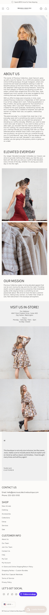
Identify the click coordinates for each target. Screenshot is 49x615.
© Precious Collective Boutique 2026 (14, 611)
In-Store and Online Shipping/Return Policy (17, 567)
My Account (6, 563)
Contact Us (6, 551)
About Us (5, 539)
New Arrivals (6, 506)
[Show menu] (3, 8)
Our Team (5, 543)
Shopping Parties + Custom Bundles (15, 570)
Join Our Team (7, 547)
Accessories (6, 514)
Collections (6, 518)
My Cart (5, 559)
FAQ (3, 555)
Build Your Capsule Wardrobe (12, 574)
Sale (3, 529)
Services (5, 525)
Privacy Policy (7, 582)
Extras (4, 522)
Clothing (5, 510)
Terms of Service (8, 578)
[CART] (45, 8)
